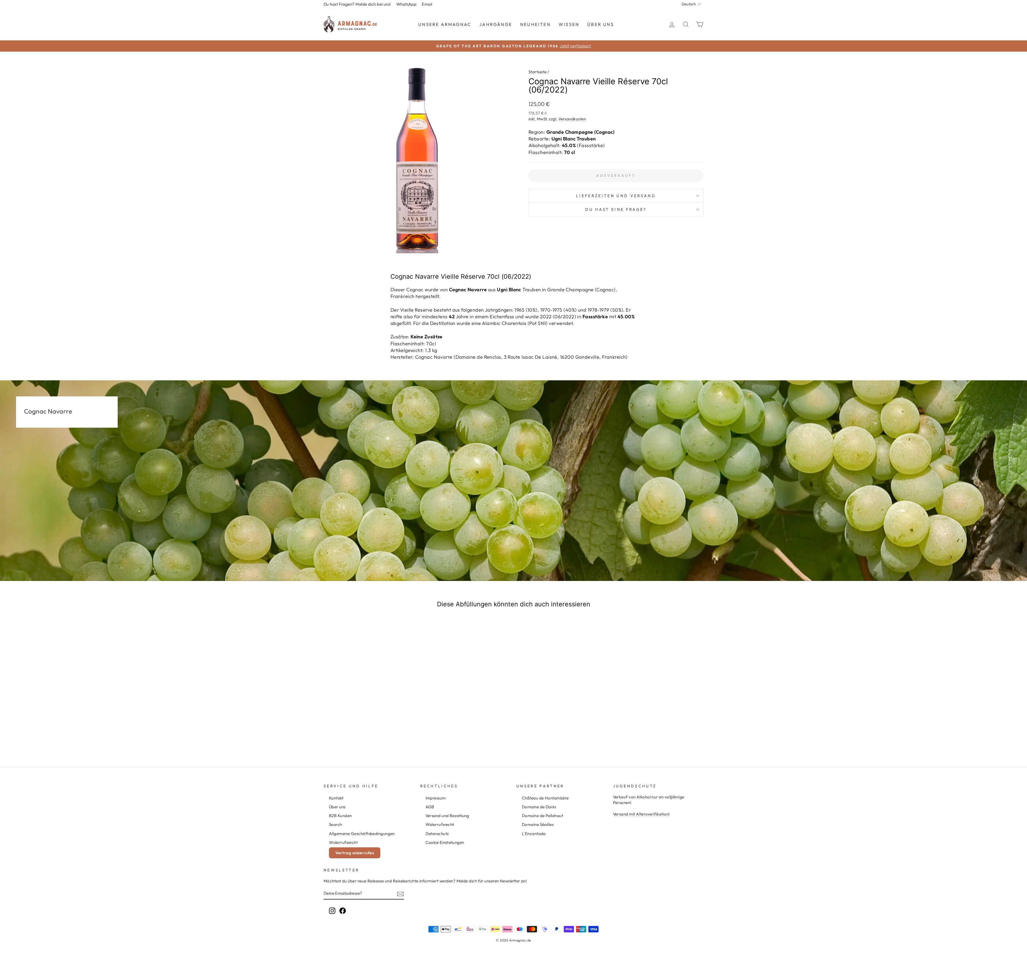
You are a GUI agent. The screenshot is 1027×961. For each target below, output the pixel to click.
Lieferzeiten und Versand (616, 195)
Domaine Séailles (538, 824)
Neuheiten (535, 24)
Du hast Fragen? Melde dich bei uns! (357, 4)
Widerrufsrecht (343, 842)
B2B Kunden (340, 815)
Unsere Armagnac (444, 24)
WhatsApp (406, 4)
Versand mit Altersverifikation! (641, 814)
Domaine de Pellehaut (542, 815)
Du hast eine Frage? (615, 209)
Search (335, 824)
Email (427, 4)
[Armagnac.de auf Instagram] (332, 911)
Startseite (537, 71)
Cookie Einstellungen (445, 842)
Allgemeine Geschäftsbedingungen (362, 833)
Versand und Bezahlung (447, 815)
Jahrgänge (495, 24)
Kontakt (336, 798)
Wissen (569, 24)
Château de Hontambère (545, 798)
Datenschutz (437, 833)
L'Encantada (534, 833)
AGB (430, 806)
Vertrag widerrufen (354, 852)
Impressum (436, 798)
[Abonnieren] (400, 893)
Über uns (600, 24)
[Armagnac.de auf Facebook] (342, 911)
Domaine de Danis (539, 806)
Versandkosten (572, 118)
